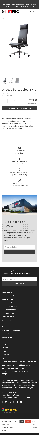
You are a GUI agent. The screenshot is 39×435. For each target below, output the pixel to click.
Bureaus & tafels (8, 296)
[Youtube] (21, 402)
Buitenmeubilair (8, 317)
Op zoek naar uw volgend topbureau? (16, 365)
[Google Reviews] (9, 412)
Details (4, 134)
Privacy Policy (7, 334)
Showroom (6, 355)
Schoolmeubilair (8, 313)
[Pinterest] (13, 402)
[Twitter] (6, 402)
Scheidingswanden (9, 310)
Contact (5, 344)
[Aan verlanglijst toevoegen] (36, 94)
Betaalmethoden (8, 338)
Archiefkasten (7, 293)
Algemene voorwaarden (11, 331)
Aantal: (4, 101)
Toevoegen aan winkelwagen (19, 108)
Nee (28, 421)
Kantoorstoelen (8, 303)
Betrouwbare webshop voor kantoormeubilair (19, 362)
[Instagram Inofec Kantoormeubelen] (10, 402)
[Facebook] (2, 402)
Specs (4, 138)
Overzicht (5, 115)
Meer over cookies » (34, 426)
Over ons (5, 327)
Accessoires (6, 320)
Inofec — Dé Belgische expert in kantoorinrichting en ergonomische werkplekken (15, 371)
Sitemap (5, 348)
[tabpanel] (19, 41)
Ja (22, 421)
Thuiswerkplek (7, 289)
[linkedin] (17, 402)
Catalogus (5, 351)
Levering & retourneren (10, 341)
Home (3, 19)
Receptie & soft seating (11, 306)
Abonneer (10, 252)
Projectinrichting (8, 358)
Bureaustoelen (7, 300)
